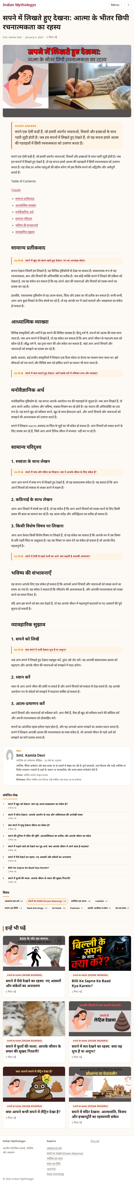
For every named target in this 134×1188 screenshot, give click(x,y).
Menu (115, 5)
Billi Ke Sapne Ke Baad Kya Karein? (91, 984)
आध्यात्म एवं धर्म (14, 901)
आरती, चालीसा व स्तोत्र (99, 908)
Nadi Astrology (37, 908)
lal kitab (58, 908)
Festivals (76, 908)
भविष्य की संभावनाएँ (26, 226)
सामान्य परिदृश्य (23, 219)
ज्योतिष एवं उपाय (81, 901)
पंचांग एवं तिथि (13, 908)
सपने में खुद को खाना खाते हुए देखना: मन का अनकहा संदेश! (55, 260)
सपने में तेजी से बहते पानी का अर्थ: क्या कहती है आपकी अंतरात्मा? (57, 556)
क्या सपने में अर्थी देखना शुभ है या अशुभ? (45, 650)
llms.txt (95, 1141)
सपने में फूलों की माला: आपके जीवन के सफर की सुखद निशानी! (33, 1049)
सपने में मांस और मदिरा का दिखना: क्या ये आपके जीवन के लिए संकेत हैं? (61, 472)
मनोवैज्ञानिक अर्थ (24, 212)
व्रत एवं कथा (122, 908)
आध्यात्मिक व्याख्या (25, 206)
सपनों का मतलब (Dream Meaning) (47, 901)
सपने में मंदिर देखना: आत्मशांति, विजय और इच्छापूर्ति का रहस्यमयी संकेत (99, 1114)
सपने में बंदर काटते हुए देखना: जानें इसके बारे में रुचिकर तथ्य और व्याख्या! (61, 373)
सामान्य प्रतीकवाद (24, 199)
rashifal (101, 901)
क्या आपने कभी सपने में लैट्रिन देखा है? (33, 1112)
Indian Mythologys (19, 5)
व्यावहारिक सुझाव (25, 232)
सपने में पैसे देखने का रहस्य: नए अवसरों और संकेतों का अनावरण (33, 984)
